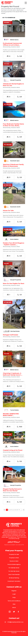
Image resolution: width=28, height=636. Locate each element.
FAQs (14, 597)
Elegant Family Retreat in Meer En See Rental (12, 490)
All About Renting (14, 578)
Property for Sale (14, 554)
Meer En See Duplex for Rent (13, 283)
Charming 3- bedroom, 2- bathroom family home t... (12, 374)
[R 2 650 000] (14, 231)
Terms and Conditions (14, 601)
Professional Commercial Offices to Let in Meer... (12, 44)
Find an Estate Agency (14, 564)
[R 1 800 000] (14, 193)
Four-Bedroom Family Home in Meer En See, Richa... (13, 125)
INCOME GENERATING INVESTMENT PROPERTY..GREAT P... (11, 415)
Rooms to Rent (14, 561)
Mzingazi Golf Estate (10, 335)
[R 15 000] (14, 69)
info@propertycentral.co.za (15, 622)
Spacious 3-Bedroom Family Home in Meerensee (13, 165)
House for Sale (8, 210)
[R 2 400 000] (14, 149)
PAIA (14, 604)
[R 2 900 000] (14, 109)
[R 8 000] (14, 268)
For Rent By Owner (14, 571)
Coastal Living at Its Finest (12, 450)
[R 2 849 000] (14, 399)
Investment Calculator (14, 581)
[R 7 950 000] (14, 314)
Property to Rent (14, 557)
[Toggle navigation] (25, 3)
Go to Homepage (8, 17)
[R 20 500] (14, 474)
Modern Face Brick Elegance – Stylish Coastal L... (13, 244)
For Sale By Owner (14, 567)
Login (14, 594)
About (14, 607)
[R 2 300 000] (14, 437)
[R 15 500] (14, 28)
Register (14, 590)
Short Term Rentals (14, 574)
